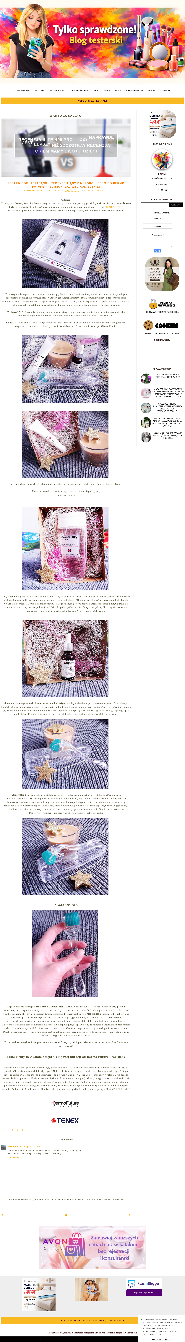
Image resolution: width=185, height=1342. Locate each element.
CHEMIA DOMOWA (22, 91)
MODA (97, 91)
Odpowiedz (13, 1157)
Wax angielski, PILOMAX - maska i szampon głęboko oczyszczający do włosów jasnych (167, 422)
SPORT (107, 91)
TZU (119, 207)
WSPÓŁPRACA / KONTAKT (92, 101)
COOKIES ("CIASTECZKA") (108, 1320)
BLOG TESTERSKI (33, 1339)
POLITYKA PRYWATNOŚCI (75, 1320)
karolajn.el (13, 1146)
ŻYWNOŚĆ (166, 91)
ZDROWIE (152, 91)
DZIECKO (39, 91)
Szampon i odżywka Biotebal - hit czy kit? (168, 375)
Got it (167, 1339)
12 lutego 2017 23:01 (30, 1146)
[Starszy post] (130, 1215)
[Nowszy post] (2, 1215)
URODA (118, 91)
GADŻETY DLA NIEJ (80, 91)
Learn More (156, 1339)
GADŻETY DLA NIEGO (57, 91)
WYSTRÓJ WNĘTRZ (134, 91)
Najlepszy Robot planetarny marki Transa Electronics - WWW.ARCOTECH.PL (167, 407)
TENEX (110, 207)
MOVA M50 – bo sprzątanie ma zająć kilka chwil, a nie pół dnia (167, 435)
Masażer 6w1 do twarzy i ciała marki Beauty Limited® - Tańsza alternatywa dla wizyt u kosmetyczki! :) (168, 393)
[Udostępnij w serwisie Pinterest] (23, 1130)
